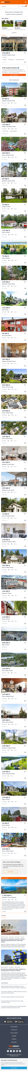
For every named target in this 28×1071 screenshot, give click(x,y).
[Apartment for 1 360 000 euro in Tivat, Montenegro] (14, 896)
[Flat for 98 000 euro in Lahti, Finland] (14, 329)
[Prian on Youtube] (17, 1051)
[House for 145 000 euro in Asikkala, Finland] (14, 690)
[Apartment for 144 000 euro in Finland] (14, 587)
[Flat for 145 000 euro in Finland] (14, 303)
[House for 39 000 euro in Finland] (14, 819)
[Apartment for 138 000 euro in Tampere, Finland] (14, 742)
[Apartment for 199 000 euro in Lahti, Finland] (14, 484)
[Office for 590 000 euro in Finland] (14, 639)
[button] (4, 35)
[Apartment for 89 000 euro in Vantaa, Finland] (14, 175)
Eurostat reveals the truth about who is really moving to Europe (12, 1001)
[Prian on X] (11, 1051)
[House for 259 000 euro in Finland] (14, 793)
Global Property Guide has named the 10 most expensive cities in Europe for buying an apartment (13, 987)
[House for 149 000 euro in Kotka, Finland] (14, 432)
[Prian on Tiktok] (20, 1051)
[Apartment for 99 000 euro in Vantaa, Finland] (20, 25)
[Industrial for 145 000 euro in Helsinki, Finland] (14, 50)
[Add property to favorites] (25, 53)
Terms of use (14, 1029)
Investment (11, 937)
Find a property (14, 1026)
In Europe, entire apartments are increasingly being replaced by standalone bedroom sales (13, 1007)
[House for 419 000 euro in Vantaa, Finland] (14, 407)
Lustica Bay (4, 911)
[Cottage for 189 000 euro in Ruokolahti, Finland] (14, 355)
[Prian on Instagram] (8, 1051)
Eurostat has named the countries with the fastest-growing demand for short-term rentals (13, 940)
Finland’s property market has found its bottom (12, 997)
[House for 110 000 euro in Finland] (14, 613)
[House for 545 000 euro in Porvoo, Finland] (14, 381)
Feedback (14, 1039)
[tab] (4, 915)
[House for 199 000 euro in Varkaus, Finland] (14, 845)
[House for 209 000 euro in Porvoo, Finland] (14, 716)
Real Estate (17, 937)
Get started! (14, 1068)
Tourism (22, 937)
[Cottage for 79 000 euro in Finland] (7, 25)
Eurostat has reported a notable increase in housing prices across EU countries (13, 992)
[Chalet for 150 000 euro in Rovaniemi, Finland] (14, 767)
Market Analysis (4, 937)
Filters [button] (24, 6)
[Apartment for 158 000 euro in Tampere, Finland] (14, 535)
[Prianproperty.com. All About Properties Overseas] (5, 2)
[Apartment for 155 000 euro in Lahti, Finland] (14, 458)
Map (25, 35)
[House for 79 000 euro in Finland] (14, 252)
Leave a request (14, 75)
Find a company (14, 1032)
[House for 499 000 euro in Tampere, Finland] (14, 149)
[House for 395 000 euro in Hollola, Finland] (14, 561)
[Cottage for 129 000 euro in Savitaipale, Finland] (14, 121)
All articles (4, 983)
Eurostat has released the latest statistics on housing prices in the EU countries (13, 969)
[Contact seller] (25, 105)
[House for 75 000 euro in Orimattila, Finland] (14, 510)
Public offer (14, 1042)
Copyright (14, 1036)
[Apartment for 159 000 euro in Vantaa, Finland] (14, 278)
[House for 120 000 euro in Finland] (14, 226)
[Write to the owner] (25, 62)
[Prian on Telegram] (14, 1051)
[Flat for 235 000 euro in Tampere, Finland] (14, 664)
